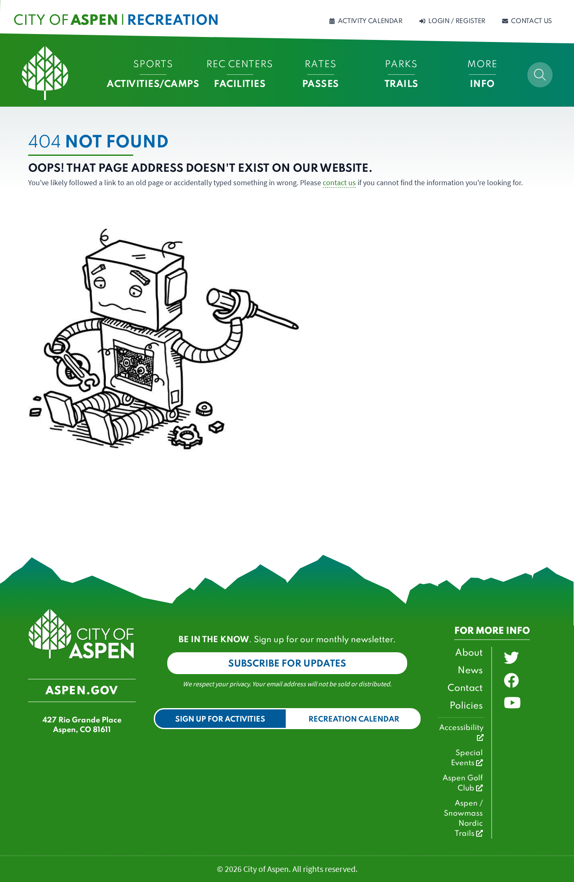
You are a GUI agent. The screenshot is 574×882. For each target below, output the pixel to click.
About (469, 653)
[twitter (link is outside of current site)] (511, 658)
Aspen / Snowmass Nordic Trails (463, 818)
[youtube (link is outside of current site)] (512, 703)
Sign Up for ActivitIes (220, 719)
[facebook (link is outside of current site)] (511, 681)
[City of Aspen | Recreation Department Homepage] (45, 73)
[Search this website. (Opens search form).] (540, 75)
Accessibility (461, 728)
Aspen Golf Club (462, 783)
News (470, 670)
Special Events (467, 758)
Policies (466, 706)
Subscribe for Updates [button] (287, 664)
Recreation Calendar (353, 719)
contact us (339, 182)
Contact (465, 688)
